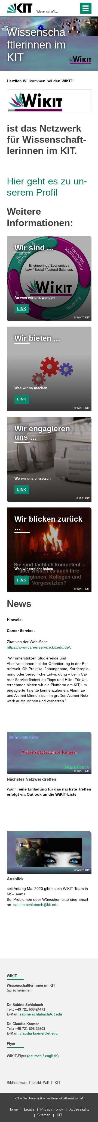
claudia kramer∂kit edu (39, 1033)
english (51, 1056)
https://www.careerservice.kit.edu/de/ (38, 647)
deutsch (35, 1056)
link (21, 308)
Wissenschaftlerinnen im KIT (47, 11)
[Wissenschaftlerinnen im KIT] (79, 59)
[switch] (74, 8)
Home (13, 1109)
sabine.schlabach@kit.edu (36, 904)
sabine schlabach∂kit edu (41, 1014)
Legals (29, 1109)
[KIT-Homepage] (20, 7)
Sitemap (43, 1115)
